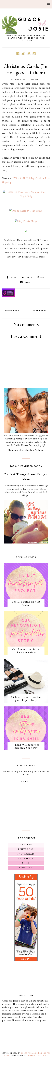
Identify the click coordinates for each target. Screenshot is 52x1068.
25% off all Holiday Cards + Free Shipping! (26, 180)
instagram (26, 854)
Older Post (40, 311)
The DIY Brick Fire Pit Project (26, 603)
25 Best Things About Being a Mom (26, 476)
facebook (26, 859)
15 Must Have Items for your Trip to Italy (26, 699)
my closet (26, 450)
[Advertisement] (26, 374)
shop (26, 863)
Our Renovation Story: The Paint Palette (26, 651)
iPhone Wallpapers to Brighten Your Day (26, 746)
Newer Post (12, 311)
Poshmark (39, 450)
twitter (26, 845)
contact (26, 868)
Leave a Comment (31, 79)
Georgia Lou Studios (37, 1055)
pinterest (26, 849)
